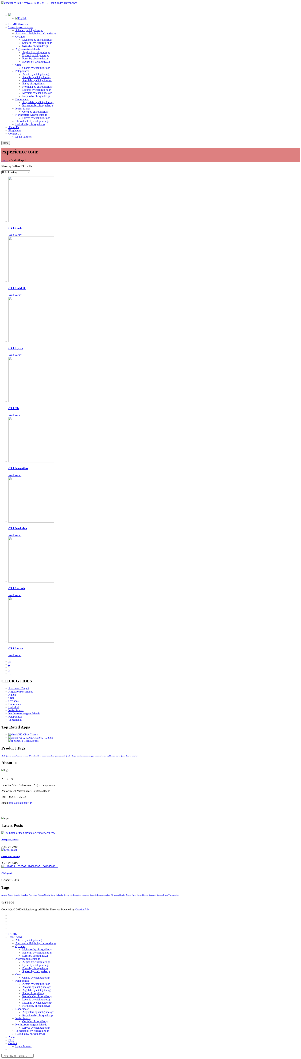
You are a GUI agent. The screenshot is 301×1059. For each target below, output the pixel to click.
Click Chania (30, 734)
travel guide (120, 756)
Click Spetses (30, 740)
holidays (80, 756)
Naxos (128, 895)
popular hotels (100, 756)
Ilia (71, 895)
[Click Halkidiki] (31, 281)
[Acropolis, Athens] (150, 832)
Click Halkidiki (17, 288)
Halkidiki (13, 707)
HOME (18, 24)
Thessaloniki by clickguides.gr (32, 121)
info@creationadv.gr (20, 802)
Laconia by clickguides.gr (36, 89)
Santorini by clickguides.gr (37, 42)
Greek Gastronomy (10, 856)
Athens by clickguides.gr (29, 30)
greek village (71, 756)
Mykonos (115, 895)
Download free (35, 756)
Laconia (93, 895)
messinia (106, 895)
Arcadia (17, 895)
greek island (60, 756)
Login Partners (23, 136)
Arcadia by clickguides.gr (36, 77)
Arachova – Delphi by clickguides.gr (35, 33)
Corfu (53, 895)
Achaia (4, 895)
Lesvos (100, 895)
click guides (6, 756)
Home (4, 160)
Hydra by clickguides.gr (35, 55)
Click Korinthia (17, 528)
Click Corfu (15, 228)
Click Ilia (13, 408)
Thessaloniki (15, 719)
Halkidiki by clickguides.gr (30, 124)
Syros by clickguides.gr (35, 45)
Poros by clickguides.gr (35, 58)
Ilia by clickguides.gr (33, 83)
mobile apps (89, 756)
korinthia (85, 895)
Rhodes (145, 895)
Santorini (152, 895)
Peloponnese (22, 71)
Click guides (7, 873)
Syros (165, 895)
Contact (14, 133)
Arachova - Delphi (18, 688)
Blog (14, 130)
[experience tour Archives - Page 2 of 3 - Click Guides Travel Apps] (39, 2)
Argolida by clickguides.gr (37, 80)
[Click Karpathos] (31, 461)
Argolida (24, 895)
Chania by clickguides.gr (36, 67)
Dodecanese (22, 99)
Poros (139, 895)
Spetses (160, 895)
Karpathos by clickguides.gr (37, 105)
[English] (20, 18)
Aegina (10, 895)
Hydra (66, 895)
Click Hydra (15, 348)
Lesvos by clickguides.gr (36, 117)
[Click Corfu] (31, 221)
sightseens (111, 756)
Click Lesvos (15, 648)
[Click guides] (150, 866)
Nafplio (122, 895)
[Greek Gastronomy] (150, 849)
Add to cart (14, 234)
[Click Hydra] (31, 341)
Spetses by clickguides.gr (36, 61)
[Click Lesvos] (31, 641)
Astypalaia (33, 895)
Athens (12, 694)
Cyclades (20, 36)
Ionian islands (22, 108)
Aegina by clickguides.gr (36, 52)
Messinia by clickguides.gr (37, 92)
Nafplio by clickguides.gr (36, 96)
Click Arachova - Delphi (39, 737)
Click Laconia (16, 588)
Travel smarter (132, 756)
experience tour (48, 756)
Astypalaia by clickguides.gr (37, 102)
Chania (47, 895)
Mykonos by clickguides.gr (37, 39)
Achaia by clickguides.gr (36, 74)
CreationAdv (82, 909)
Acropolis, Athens (9, 839)
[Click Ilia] (31, 401)
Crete (18, 64)
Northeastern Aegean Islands (31, 114)
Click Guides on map (20, 756)
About (13, 127)
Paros (134, 895)
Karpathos (77, 895)
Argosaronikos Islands (27, 49)
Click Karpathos (18, 468)
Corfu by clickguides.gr (35, 111)
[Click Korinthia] (31, 521)
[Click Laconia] (31, 581)
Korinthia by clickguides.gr (37, 86)
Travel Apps (20, 27)
